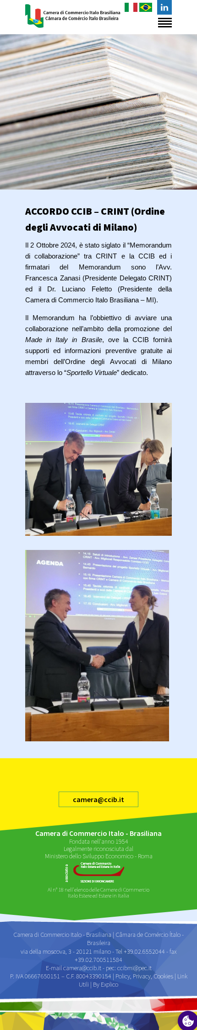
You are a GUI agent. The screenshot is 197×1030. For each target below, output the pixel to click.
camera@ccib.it (98, 799)
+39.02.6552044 (144, 951)
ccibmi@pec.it (134, 968)
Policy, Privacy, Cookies (144, 976)
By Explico (105, 984)
